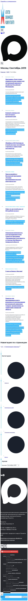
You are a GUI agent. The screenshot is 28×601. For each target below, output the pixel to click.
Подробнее (14, 99)
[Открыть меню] (2, 30)
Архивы (4, 465)
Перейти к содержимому (8, 1)
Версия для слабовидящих (10, 551)
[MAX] (14, 61)
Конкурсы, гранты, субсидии (10, 140)
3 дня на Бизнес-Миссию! (13, 271)
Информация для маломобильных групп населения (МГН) (16, 560)
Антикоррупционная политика (14, 562)
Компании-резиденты (11, 579)
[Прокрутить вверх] (2, 546)
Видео (6, 457)
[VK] (2, 33)
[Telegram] (4, 33)
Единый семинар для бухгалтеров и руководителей (12, 114)
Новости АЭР (22, 206)
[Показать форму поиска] (2, 63)
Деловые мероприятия (9, 268)
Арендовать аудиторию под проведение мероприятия (16, 586)
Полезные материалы (10, 432)
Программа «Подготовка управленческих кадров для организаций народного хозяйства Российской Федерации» (14, 83)
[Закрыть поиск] (2, 594)
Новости (12, 76)
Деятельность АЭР (9, 407)
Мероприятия (8, 76)
